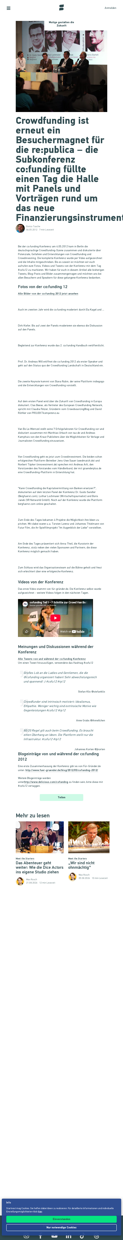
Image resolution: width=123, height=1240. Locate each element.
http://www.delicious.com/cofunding (46, 782)
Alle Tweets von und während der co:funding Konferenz (52, 659)
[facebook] (41, 1236)
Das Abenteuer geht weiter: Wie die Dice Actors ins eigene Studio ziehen (39, 868)
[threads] (97, 1236)
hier (40, 1212)
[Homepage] (61, 7)
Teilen (61, 797)
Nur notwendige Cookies (61, 1227)
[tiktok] (83, 1236)
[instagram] (26, 1236)
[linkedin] (69, 1236)
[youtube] (54, 1236)
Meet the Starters (25, 859)
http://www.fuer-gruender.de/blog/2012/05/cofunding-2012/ (62, 770)
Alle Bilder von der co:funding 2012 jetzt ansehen (48, 294)
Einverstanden (61, 1219)
